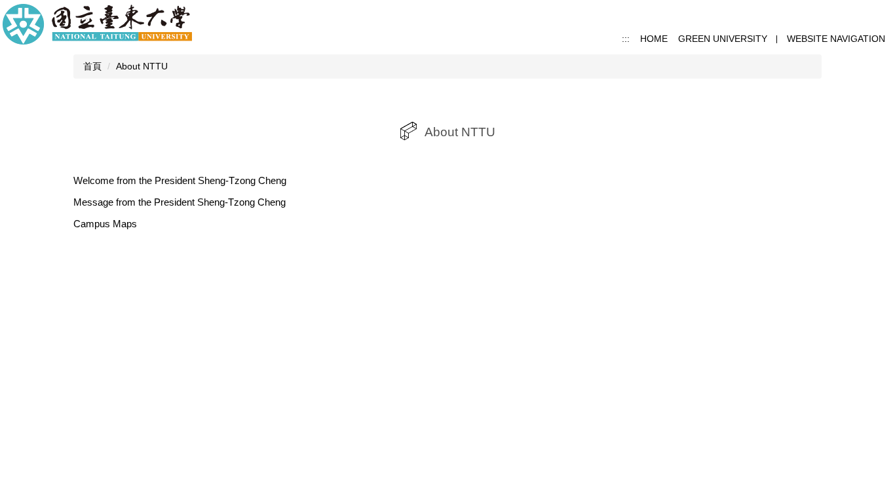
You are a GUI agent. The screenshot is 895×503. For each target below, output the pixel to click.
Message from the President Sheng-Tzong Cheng (179, 202)
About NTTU (142, 66)
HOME (654, 38)
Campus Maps (105, 223)
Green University (722, 38)
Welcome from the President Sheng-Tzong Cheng (179, 180)
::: (626, 38)
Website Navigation (836, 38)
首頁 (92, 66)
